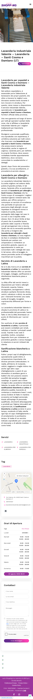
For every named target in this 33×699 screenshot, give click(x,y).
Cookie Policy (16, 685)
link (7, 623)
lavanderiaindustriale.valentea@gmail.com (17, 505)
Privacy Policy (22, 683)
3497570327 (25, 63)
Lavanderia (8, 442)
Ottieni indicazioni (24, 476)
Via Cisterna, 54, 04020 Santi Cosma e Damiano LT (17, 498)
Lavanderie (6, 466)
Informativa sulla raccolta (6, 697)
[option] (16, 25)
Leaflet (13, 491)
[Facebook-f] (14, 694)
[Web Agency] (24, 690)
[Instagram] (19, 694)
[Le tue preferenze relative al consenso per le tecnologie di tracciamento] (30, 696)
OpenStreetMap (20, 491)
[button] (30, 4)
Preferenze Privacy (11, 683)
